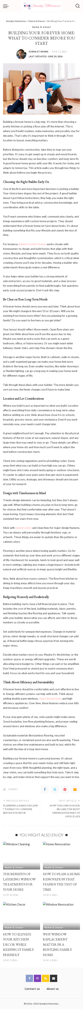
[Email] (75, 789)
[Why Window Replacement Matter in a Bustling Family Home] (61, 916)
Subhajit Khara (39, 51)
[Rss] (45, 978)
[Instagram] (37, 978)
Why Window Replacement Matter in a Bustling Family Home (57, 944)
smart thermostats (50, 698)
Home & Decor (41, 27)
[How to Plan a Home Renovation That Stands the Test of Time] (61, 855)
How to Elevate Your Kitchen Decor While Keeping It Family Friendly (18, 944)
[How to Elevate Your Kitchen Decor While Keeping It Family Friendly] (21, 916)
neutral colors (23, 527)
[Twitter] (55, 789)
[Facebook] (45, 789)
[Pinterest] (65, 789)
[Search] (77, 6)
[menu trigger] (7, 6)
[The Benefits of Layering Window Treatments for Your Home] (21, 855)
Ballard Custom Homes (32, 244)
